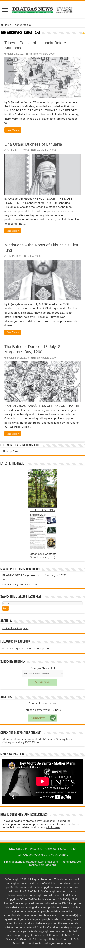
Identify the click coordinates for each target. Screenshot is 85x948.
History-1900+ (34, 256)
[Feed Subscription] (83, 33)
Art (30, 53)
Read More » (13, 130)
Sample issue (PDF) (42, 557)
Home (7, 24)
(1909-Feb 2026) (20, 584)
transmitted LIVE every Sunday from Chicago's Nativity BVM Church (37, 740)
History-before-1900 (44, 53)
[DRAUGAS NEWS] (42, 9)
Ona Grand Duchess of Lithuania (33, 144)
